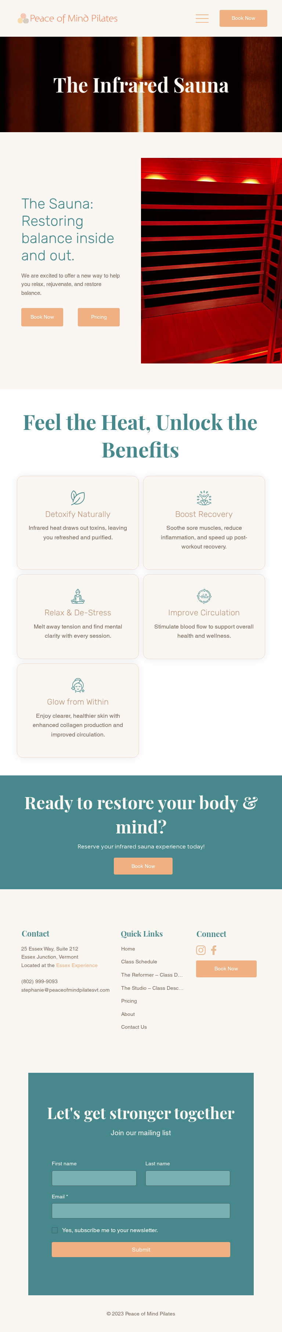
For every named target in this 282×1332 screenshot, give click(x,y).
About (128, 1014)
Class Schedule (139, 961)
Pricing (129, 1001)
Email (60, 1196)
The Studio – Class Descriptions (153, 988)
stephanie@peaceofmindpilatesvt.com (65, 990)
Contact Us (134, 1027)
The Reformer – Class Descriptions (153, 975)
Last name (157, 1163)
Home (128, 949)
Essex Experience (77, 965)
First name (64, 1163)
